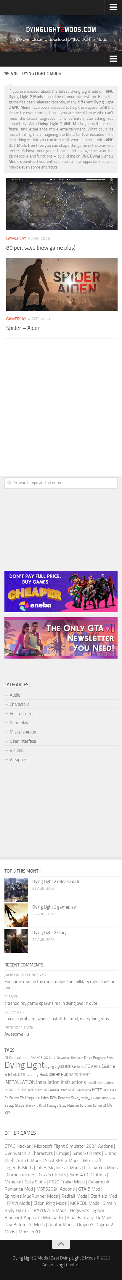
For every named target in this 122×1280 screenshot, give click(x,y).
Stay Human (69, 1105)
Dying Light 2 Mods (30, 1258)
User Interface (23, 741)
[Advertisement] (61, 404)
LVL (45, 1090)
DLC (52, 1057)
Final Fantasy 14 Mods (89, 1217)
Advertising (52, 1265)
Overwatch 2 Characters (28, 1153)
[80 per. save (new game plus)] (62, 204)
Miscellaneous (23, 732)
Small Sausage (48, 1106)
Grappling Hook (35, 1074)
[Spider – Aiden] (62, 284)
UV (110, 1105)
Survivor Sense (91, 1105)
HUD (64, 1074)
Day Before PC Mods (24, 1224)
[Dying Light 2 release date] (16, 890)
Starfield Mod (104, 1196)
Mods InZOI (30, 1232)
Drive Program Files (99, 1058)
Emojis (62, 1153)
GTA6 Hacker (17, 1146)
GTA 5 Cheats (52, 1174)
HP (58, 1075)
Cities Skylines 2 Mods (58, 1167)
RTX (112, 1098)
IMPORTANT (79, 1074)
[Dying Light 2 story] (16, 941)
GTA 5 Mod (89, 1189)
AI (6, 1057)
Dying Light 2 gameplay (54, 907)
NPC (106, 1090)
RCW (53, 1098)
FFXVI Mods (18, 1203)
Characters (19, 704)
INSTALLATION (19, 1082)
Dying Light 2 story (49, 932)
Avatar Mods (60, 1224)
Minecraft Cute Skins (25, 1182)
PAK (113, 1090)
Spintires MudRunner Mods (31, 1196)
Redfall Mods (74, 1196)
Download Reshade (70, 1058)
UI (104, 1105)
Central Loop (19, 1057)
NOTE (97, 1089)
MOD (72, 1090)
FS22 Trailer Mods (67, 1182)
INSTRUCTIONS (15, 1090)
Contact (73, 1265)
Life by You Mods (101, 1167)
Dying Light (24, 1065)
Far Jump (77, 1067)
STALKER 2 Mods (62, 1160)
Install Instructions (100, 1083)
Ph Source (11, 1098)
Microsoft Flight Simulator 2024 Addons (73, 1146)
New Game (83, 1090)
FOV (89, 1066)
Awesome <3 (16, 1034)
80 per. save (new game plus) (41, 247)
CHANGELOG (39, 1058)
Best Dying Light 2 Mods (73, 1258)
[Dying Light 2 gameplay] (16, 915)
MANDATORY (57, 1090)
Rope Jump (100, 1098)
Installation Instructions (61, 1082)
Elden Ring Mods (50, 1203)
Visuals (16, 750)
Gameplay (16, 238)
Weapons (18, 759)
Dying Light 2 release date (56, 881)
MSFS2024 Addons (55, 1189)
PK (22, 1097)
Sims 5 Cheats (87, 1153)
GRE (52, 1075)
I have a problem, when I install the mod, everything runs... (58, 1018)
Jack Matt (35, 1090)
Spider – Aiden (23, 328)
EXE (67, 1067)
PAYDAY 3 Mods (50, 1210)
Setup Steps (14, 1105)
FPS (97, 1066)
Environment (22, 713)
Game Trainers (21, 1174)
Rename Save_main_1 (75, 1098)
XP (7, 1113)
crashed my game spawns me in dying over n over (50, 1003)
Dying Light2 (54, 1067)
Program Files (37, 1097)
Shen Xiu (31, 1105)
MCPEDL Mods (84, 1203)
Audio (15, 695)
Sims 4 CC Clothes (88, 1174)
